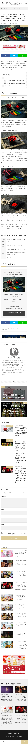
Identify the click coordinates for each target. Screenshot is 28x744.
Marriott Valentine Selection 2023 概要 (14, 83)
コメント (3, 496)
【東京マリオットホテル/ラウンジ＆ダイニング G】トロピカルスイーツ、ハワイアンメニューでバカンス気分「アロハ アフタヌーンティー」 (21, 575)
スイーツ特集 (11, 8)
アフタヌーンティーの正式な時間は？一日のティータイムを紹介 (20, 624)
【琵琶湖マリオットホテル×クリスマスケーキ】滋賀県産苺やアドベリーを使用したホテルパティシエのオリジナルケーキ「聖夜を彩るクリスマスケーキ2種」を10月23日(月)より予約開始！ (7, 720)
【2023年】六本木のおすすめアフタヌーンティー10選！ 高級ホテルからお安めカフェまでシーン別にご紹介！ (21, 634)
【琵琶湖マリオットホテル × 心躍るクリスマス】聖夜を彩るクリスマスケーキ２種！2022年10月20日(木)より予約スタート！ (21, 431)
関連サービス (17, 733)
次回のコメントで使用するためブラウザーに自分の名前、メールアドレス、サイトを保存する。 (13, 533)
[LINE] (22, 55)
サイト (2, 524)
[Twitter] (14, 55)
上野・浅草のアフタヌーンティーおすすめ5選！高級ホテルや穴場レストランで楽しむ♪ (21, 615)
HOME (3, 8)
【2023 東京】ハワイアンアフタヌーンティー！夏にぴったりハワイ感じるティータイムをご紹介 (20, 597)
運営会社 (10, 733)
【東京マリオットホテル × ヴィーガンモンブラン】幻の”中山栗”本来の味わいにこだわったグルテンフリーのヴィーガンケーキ (20, 699)
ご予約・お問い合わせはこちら (14, 313)
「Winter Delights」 (8, 78)
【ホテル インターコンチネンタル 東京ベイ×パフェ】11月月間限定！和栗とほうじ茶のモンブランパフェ (7, 698)
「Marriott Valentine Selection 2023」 (14, 80)
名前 (2, 509)
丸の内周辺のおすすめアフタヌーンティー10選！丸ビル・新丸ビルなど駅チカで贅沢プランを (20, 606)
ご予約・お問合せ (7, 85)
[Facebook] (5, 55)
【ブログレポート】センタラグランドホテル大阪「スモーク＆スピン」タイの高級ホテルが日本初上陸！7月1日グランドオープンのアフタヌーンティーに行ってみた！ (21, 645)
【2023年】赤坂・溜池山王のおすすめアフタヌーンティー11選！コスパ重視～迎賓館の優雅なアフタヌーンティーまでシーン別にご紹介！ (21, 564)
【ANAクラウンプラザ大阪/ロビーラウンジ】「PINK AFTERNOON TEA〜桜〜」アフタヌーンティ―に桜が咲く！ (21, 553)
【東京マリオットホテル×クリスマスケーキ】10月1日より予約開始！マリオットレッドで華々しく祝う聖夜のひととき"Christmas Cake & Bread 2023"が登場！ (21, 475)
